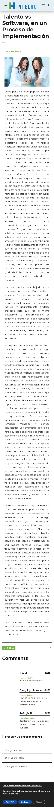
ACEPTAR (10, 802)
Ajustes (39, 802)
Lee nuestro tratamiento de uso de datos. (22, 785)
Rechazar (25, 802)
